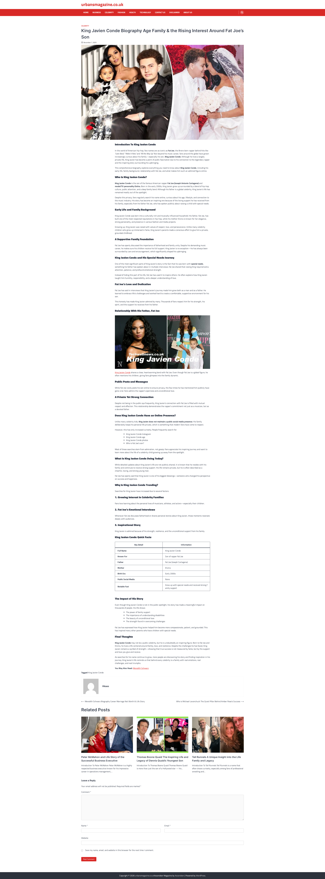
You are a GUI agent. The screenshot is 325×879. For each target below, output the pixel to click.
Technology (145, 12)
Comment (86, 791)
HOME (85, 12)
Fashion (121, 12)
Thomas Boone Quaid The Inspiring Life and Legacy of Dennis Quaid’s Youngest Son (162, 759)
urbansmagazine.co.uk (102, 4)
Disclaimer (174, 12)
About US (188, 12)
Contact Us (160, 12)
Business (97, 12)
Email (167, 825)
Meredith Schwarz (141, 668)
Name (84, 825)
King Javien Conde (122, 372)
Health (132, 12)
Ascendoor (179, 875)
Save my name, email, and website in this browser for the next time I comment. (119, 850)
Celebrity (109, 12)
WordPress (200, 875)
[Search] (242, 12)
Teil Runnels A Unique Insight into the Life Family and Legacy (216, 759)
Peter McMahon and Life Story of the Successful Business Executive (102, 759)
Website (84, 837)
